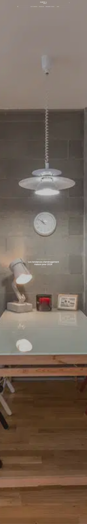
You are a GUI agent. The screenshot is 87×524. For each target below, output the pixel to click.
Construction (41, 6)
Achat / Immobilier (33, 6)
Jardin (58, 6)
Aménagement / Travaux (49, 6)
